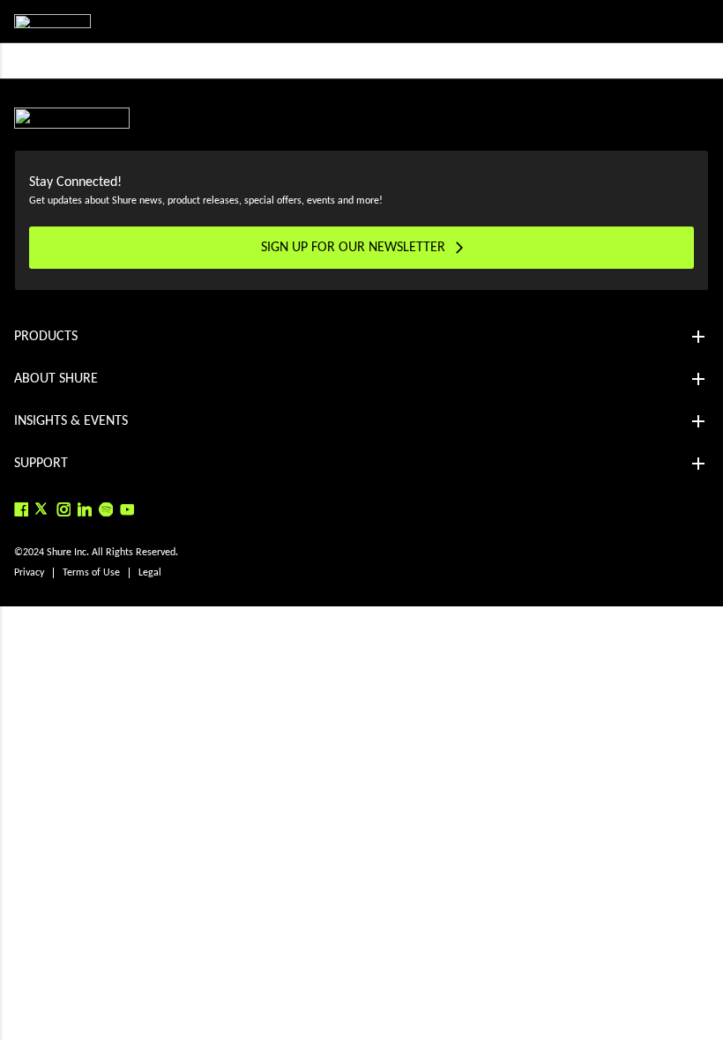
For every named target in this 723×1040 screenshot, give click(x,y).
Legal (149, 573)
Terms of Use (91, 573)
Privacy (29, 573)
